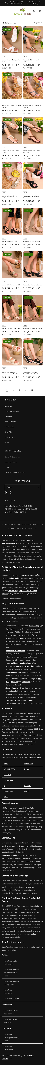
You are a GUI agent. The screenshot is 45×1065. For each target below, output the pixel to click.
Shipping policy (31, 528)
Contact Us (9, 416)
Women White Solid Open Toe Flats (11, 61)
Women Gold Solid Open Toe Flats (31, 61)
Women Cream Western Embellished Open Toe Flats (10, 373)
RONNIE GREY (9, 769)
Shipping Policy (11, 462)
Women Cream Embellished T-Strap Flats (11, 151)
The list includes (34, 757)
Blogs (7, 442)
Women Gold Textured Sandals (11, 285)
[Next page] (38, 390)
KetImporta (8, 791)
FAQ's (7, 467)
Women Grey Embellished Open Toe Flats (32, 106)
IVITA (6, 797)
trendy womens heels (27, 638)
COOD (26, 791)
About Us (8, 406)
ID (4, 786)
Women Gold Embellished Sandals (9, 197)
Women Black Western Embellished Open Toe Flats (31, 373)
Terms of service (16, 528)
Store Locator (10, 437)
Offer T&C (8, 432)
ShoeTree (12, 524)
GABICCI (27, 786)
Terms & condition (12, 411)
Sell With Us (9, 427)
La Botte (27, 769)
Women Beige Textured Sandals (32, 328)
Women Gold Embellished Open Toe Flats (11, 106)
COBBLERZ (28, 764)
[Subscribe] (37, 487)
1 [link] (7, 390)
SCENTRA (7, 775)
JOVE (6, 764)
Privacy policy (10, 422)
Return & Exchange (12, 457)
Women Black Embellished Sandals (31, 197)
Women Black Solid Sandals (10, 241)
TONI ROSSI (8, 780)
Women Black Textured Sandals (32, 285)
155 (32, 390)
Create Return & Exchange (15, 472)
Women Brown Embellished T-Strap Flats (32, 151)
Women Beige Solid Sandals (31, 241)
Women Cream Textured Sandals (12, 328)
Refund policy (23, 524)
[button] (4, 11)
